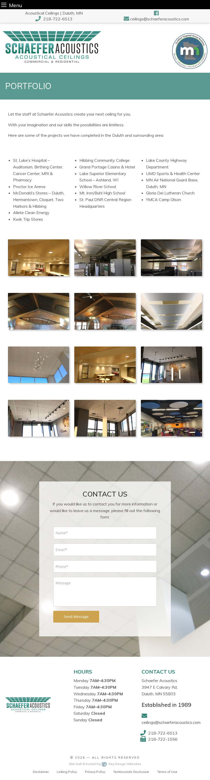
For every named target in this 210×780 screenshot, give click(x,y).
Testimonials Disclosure (131, 772)
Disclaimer (41, 772)
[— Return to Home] (52, 47)
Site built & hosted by (105, 764)
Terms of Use (167, 772)
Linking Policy (67, 772)
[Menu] (3, 5)
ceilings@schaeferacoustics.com (159, 18)
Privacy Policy (95, 772)
